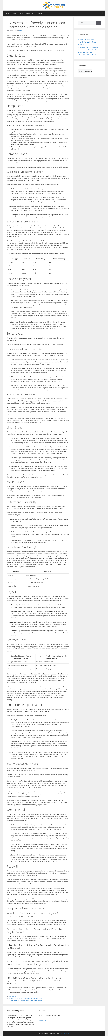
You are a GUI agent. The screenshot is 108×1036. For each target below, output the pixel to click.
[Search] (98, 23)
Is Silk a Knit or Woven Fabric (87, 55)
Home (7, 13)
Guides (40, 13)
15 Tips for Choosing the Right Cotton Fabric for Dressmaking (26, 998)
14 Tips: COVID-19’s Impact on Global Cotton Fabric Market (25, 1000)
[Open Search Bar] (102, 13)
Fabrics (21, 13)
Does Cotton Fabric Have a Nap (88, 47)
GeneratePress (64, 1033)
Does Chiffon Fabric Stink (86, 39)
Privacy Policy (43, 1020)
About (14, 13)
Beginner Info (30, 13)
